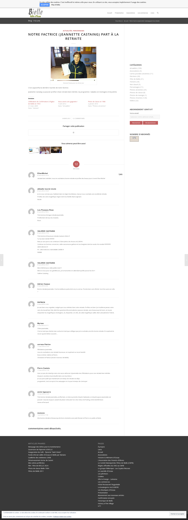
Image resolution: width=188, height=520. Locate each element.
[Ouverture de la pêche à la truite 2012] (186, 260)
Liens (100, 449)
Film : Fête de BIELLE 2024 (38, 465)
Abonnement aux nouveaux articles (111, 495)
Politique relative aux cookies (62, 516)
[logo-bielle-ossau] (36, 13)
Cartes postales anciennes (140, 74)
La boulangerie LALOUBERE (108, 487)
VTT (99, 506)
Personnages (78, 31)
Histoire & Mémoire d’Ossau (108, 457)
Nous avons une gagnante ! (67, 102)
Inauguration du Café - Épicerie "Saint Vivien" (44, 452)
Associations (134, 71)
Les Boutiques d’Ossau (106, 490)
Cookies (101, 476)
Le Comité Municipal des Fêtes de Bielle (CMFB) (115, 463)
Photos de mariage (137, 95)
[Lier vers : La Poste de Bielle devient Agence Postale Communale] (44, 150)
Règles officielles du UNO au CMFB (111, 465)
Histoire (133, 82)
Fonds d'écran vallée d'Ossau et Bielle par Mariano (47, 455)
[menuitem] (109, 13)
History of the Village (106, 503)
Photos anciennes (136, 90)
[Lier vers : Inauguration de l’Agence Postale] (56, 150)
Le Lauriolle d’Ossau (105, 471)
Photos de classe (136, 92)
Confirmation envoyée (106, 498)
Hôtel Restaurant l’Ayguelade (109, 484)
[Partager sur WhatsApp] (73, 133)
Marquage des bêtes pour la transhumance (44, 447)
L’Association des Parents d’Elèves (111, 460)
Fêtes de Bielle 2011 (36, 471)
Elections (133, 76)
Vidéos (132, 100)
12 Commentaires (79, 118)
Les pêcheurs (103, 474)
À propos (101, 447)
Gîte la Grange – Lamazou (107, 479)
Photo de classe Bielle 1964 (38, 468)
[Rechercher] (158, 13)
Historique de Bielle (105, 501)
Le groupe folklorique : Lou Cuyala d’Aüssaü (114, 468)
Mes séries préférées (36, 463)
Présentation (103, 493)
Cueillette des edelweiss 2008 (39, 457)
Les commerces (104, 482)
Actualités (67, 31)
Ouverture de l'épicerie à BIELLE (40, 449)
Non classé (134, 84)
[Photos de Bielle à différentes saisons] (1, 260)
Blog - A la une (34, 21)
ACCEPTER (44, 5)
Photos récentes (136, 98)
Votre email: (134, 113)
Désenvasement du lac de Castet (40, 460)
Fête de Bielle (135, 79)
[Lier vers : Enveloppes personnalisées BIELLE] (33, 150)
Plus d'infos (55, 5)
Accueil (100, 452)
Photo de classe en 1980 (96, 102)
